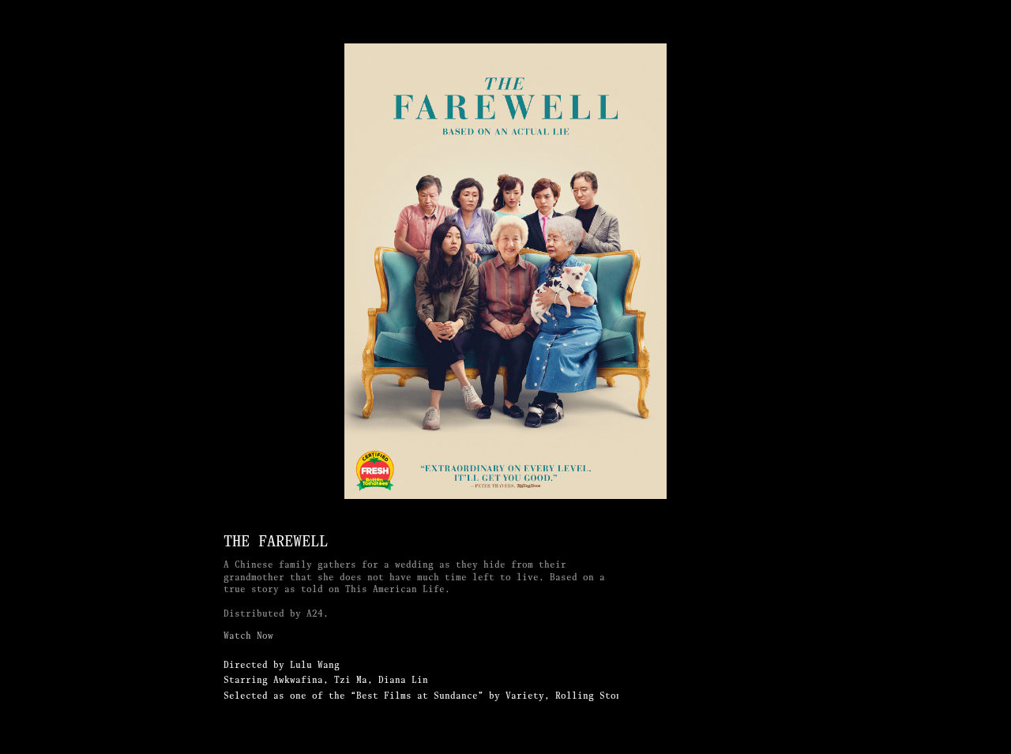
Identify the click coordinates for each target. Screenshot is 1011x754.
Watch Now (248, 635)
